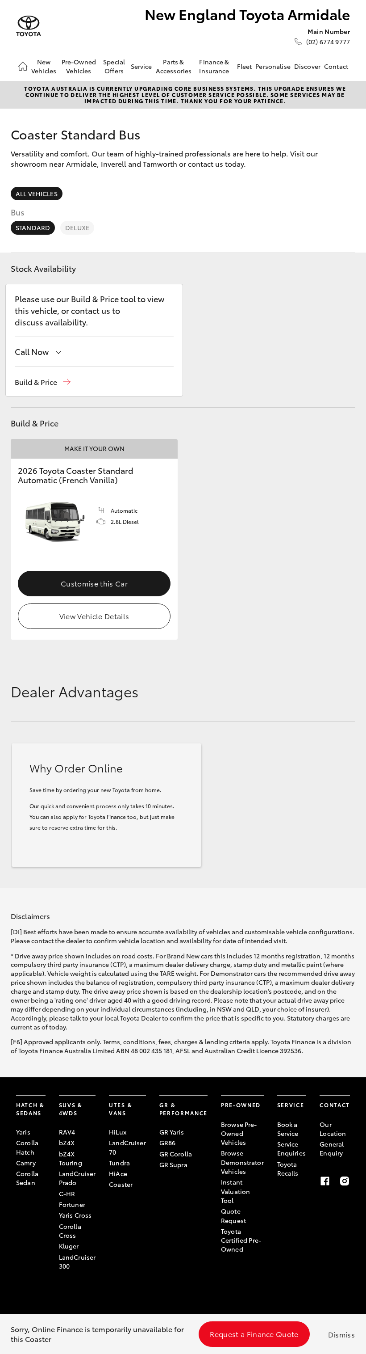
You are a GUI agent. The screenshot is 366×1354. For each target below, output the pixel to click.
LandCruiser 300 (77, 1261)
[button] (43, 382)
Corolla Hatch (27, 1147)
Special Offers (114, 66)
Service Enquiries (291, 1148)
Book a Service (288, 1129)
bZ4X (67, 1142)
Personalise (273, 66)
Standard (33, 227)
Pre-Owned (241, 1105)
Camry (26, 1162)
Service (141, 66)
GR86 (167, 1142)
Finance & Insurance (214, 66)
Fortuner (72, 1204)
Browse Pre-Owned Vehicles (239, 1133)
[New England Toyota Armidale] (28, 26)
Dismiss (341, 1334)
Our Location (333, 1129)
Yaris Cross (75, 1215)
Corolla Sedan (27, 1178)
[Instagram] (344, 1181)
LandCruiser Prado (77, 1178)
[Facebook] (325, 1181)
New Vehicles (43, 66)
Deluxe (77, 227)
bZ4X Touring (70, 1158)
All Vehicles (37, 193)
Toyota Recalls (288, 1168)
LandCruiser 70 (127, 1147)
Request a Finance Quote (254, 1334)
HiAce (118, 1173)
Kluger (69, 1245)
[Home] (22, 66)
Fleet (244, 66)
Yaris (23, 1131)
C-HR (67, 1193)
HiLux (117, 1131)
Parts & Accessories (174, 66)
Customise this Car (94, 583)
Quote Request (233, 1215)
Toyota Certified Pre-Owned (241, 1240)
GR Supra (173, 1164)
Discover (307, 66)
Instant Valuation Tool (235, 1191)
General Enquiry (332, 1148)
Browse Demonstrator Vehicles (242, 1162)
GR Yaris (171, 1131)
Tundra (119, 1162)
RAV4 (67, 1131)
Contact (336, 66)
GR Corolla (175, 1153)
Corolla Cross (70, 1231)
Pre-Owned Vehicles (79, 66)
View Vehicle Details (94, 616)
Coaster (121, 1184)
